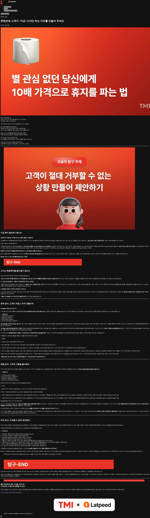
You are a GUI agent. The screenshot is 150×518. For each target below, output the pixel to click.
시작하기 (5, 13)
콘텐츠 (5, 8)
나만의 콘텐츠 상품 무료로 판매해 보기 (11, 492)
